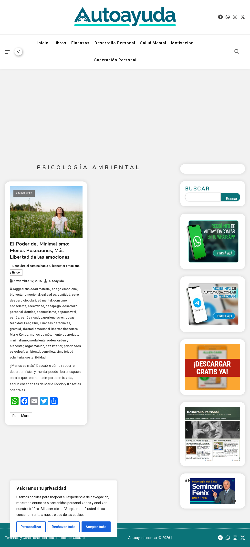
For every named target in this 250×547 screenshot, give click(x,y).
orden (51, 340)
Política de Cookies (70, 538)
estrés (14, 317)
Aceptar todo (96, 527)
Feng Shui (31, 323)
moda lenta (37, 340)
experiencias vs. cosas (57, 317)
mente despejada (65, 334)
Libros (59, 43)
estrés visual (30, 317)
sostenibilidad (35, 357)
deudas (29, 312)
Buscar (197, 189)
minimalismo (19, 340)
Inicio (43, 43)
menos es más (40, 334)
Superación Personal (115, 60)
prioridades (72, 346)
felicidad (16, 323)
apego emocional (64, 289)
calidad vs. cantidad (55, 294)
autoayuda (56, 281)
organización (34, 346)
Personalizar (31, 527)
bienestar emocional (25, 294)
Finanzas (80, 43)
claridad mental (40, 300)
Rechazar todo (63, 527)
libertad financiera (64, 329)
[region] (63, 508)
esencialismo (46, 312)
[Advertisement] (125, 112)
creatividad (36, 306)
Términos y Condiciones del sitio (29, 538)
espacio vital (67, 312)
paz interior (54, 346)
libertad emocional (36, 329)
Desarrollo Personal (114, 43)
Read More (20, 416)
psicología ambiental (25, 351)
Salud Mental (153, 43)
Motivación (182, 43)
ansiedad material (37, 289)
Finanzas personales (55, 323)
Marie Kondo (19, 334)
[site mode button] (18, 52)
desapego (53, 306)
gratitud (15, 329)
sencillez (48, 351)
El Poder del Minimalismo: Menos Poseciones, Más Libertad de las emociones (40, 250)
